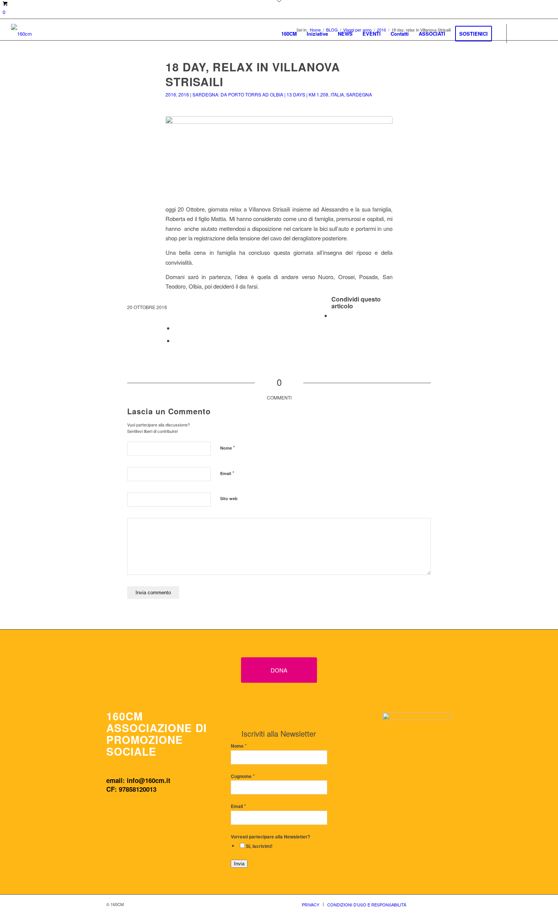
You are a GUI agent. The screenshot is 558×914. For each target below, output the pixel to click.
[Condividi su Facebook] (333, 315)
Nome (227, 447)
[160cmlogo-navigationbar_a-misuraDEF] (21, 33)
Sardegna (359, 94)
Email (227, 473)
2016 (171, 94)
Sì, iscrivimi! (259, 846)
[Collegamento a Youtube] (541, 33)
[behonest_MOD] (417, 752)
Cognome (243, 776)
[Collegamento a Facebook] (518, 33)
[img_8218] (279, 156)
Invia (239, 864)
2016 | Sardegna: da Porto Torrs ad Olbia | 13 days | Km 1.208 (253, 94)
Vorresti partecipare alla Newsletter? (270, 836)
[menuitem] (289, 33)
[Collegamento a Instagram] (530, 33)
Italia (337, 94)
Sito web (229, 498)
